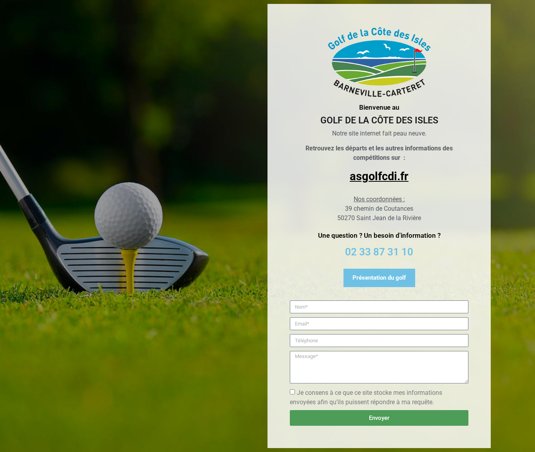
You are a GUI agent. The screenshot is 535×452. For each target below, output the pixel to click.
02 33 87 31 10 (379, 252)
